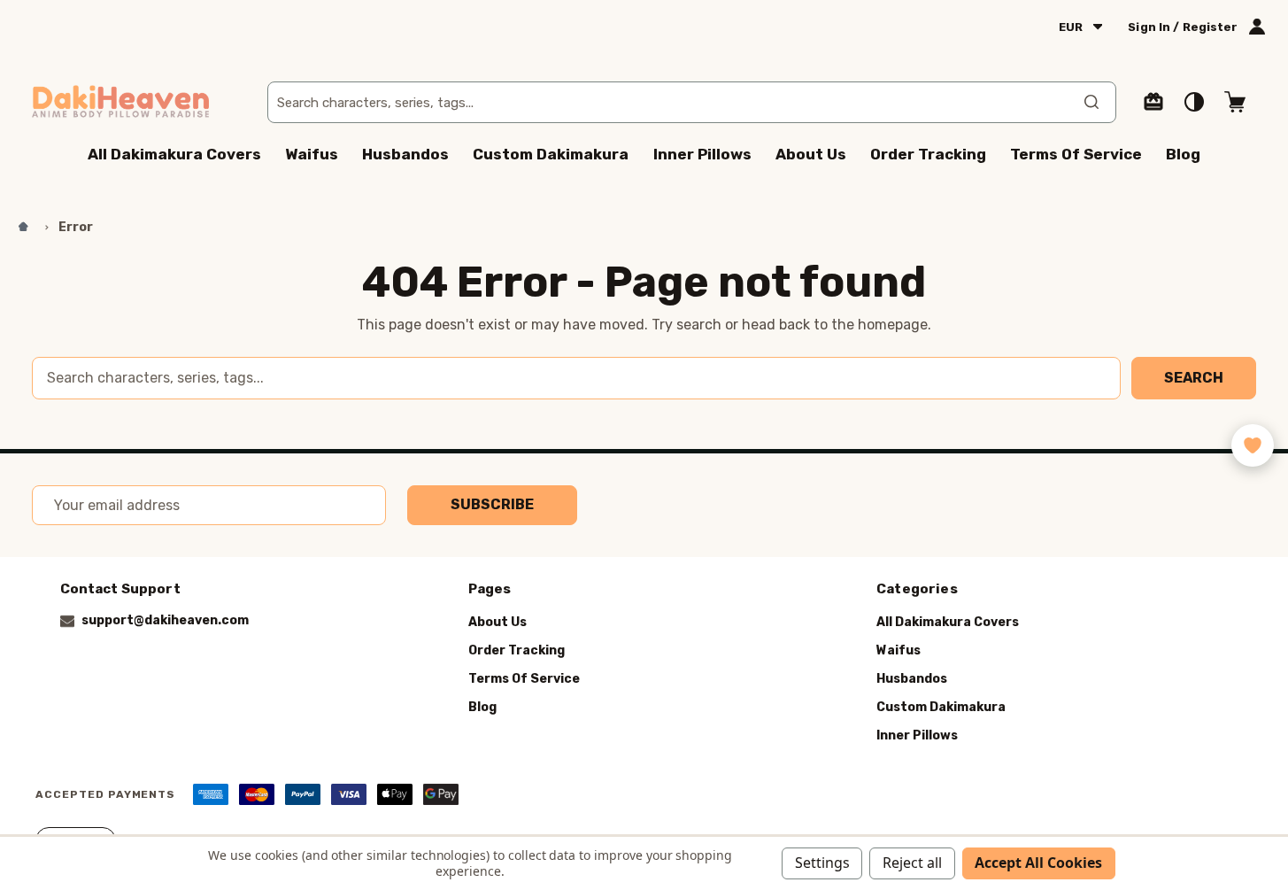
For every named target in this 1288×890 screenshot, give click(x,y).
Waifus (311, 154)
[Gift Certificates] (1153, 101)
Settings (822, 862)
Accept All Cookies (1038, 862)
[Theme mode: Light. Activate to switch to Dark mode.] (1194, 101)
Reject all (912, 862)
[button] (1252, 445)
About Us (810, 154)
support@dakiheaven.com (165, 620)
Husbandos (405, 154)
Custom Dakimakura (551, 154)
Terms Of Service (1076, 154)
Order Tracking (928, 154)
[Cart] (1234, 101)
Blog (1183, 154)
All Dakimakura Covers (174, 154)
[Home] (24, 227)
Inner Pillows (702, 154)
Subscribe (492, 504)
